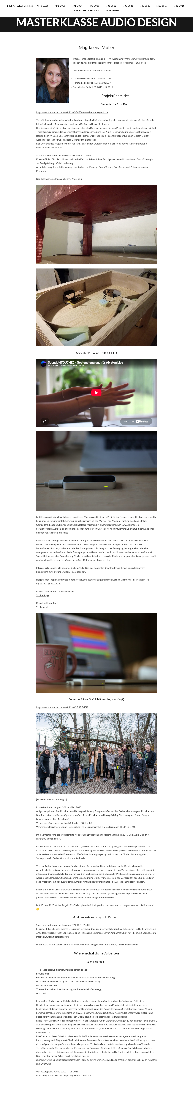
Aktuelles (45, 6)
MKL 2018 (181, 6)
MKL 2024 (79, 6)
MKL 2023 (96, 6)
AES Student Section (89, 11)
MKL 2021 (130, 6)
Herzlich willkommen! (19, 6)
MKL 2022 (113, 6)
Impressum (112, 10)
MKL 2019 (164, 6)
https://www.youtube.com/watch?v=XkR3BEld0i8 (62, 707)
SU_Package (42, 595)
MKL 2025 (62, 6)
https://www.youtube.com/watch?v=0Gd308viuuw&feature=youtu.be (72, 112)
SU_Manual (42, 607)
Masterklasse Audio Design (96, 22)
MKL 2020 (147, 6)
